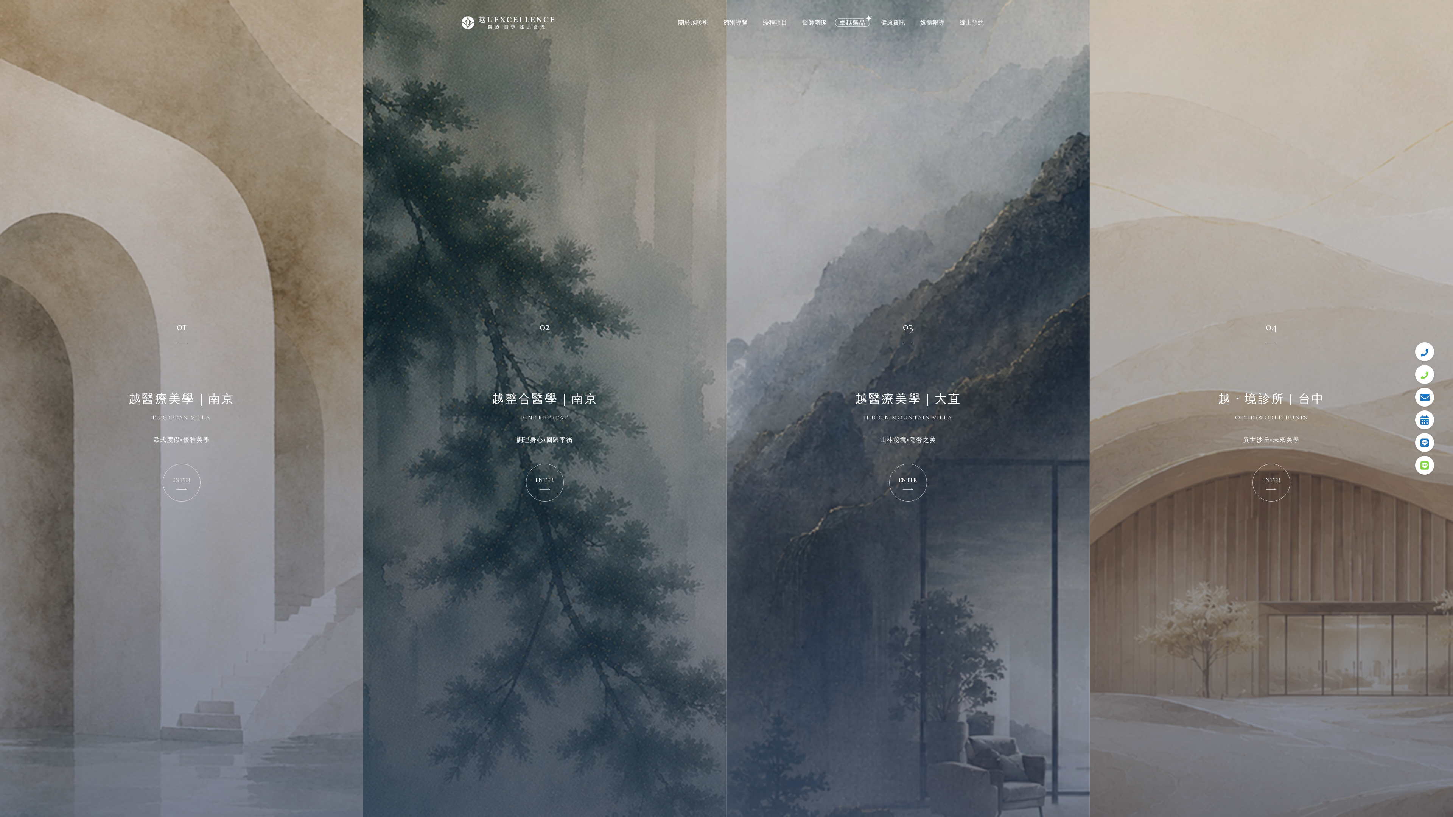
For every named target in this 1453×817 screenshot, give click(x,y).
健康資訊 (893, 22)
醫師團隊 (814, 22)
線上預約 (972, 22)
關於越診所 (693, 22)
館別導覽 (735, 22)
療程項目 (775, 22)
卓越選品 (854, 22)
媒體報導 (932, 22)
